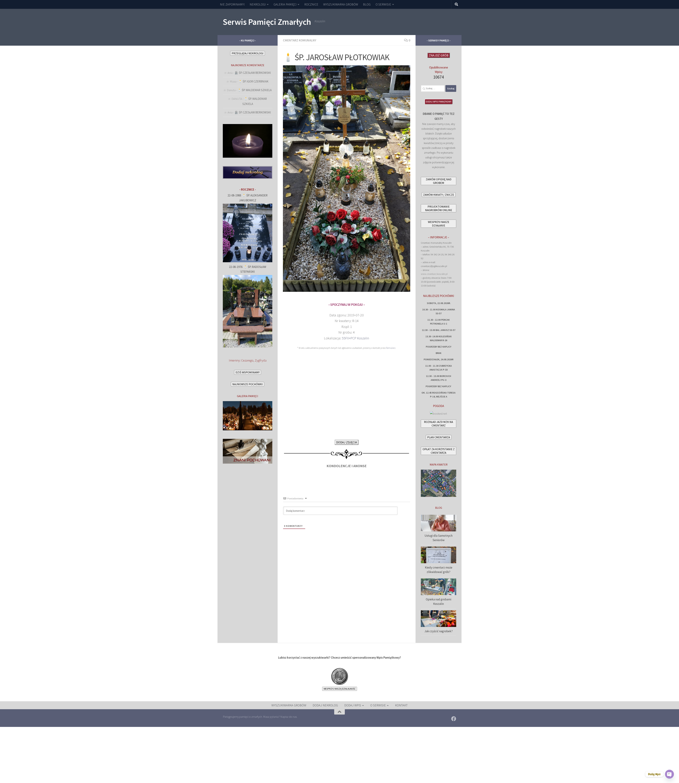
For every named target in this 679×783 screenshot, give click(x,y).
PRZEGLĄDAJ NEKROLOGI (247, 53)
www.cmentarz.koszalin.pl (434, 274)
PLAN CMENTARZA (438, 437)
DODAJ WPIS (352, 705)
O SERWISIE (383, 4)
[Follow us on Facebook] (453, 718)
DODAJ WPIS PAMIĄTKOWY (438, 101)
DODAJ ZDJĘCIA (346, 442)
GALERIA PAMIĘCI (285, 4)
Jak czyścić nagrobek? (438, 631)
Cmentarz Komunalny (299, 40)
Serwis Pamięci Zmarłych (267, 21)
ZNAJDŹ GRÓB (438, 55)
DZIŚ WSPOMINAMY (248, 372)
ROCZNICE (311, 4)
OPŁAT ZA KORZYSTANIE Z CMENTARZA (439, 450)
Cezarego (247, 360)
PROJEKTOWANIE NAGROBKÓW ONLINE (438, 208)
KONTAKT (401, 705)
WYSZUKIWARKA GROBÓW (340, 4)
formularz (390, 347)
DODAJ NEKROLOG (325, 705)
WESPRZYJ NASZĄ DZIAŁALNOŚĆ (340, 688)
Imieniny (234, 360)
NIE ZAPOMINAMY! (232, 4)
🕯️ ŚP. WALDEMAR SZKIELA (254, 90)
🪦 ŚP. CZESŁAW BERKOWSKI (252, 73)
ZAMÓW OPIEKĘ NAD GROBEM (438, 181)
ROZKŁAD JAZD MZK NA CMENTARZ (438, 423)
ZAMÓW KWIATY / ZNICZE (438, 194)
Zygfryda (260, 360)
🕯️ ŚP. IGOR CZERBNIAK (253, 81)
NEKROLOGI (258, 4)
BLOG (367, 4)
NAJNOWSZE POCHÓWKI (247, 384)
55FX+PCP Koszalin (355, 338)
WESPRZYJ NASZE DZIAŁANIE (438, 223)
